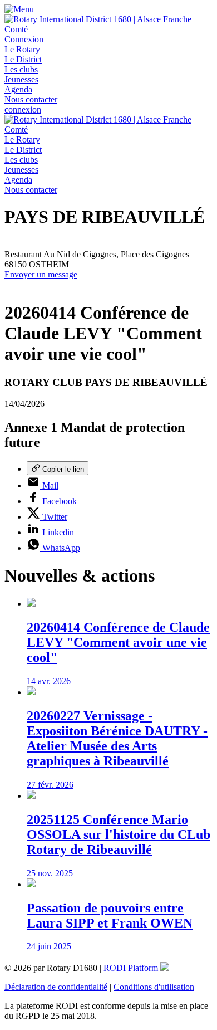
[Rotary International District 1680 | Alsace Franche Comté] (108, 29)
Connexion (23, 39)
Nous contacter (30, 99)
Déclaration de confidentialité (55, 987)
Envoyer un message (40, 274)
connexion (22, 109)
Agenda (18, 89)
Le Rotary (22, 49)
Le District (23, 59)
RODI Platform (130, 968)
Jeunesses (21, 79)
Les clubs (21, 69)
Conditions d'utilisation (154, 987)
